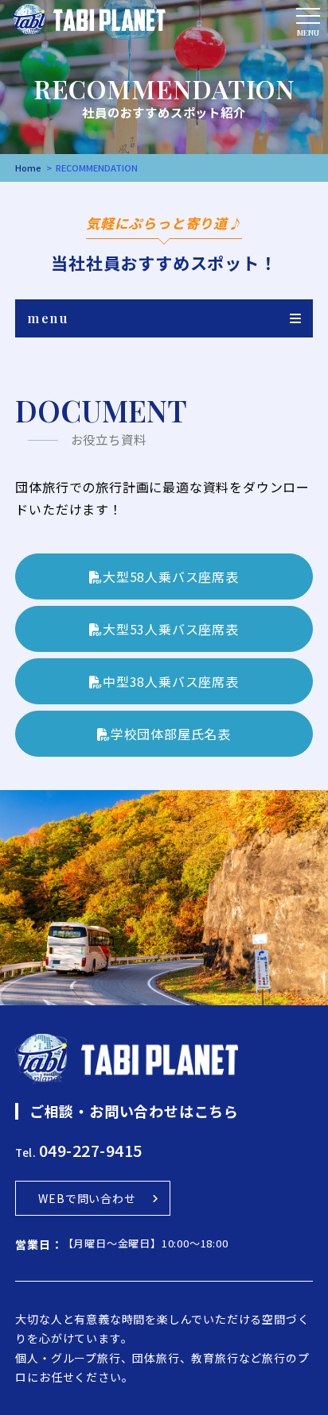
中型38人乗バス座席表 (171, 681)
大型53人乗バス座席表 (171, 628)
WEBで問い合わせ (86, 1198)
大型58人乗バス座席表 (171, 576)
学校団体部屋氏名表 (171, 733)
